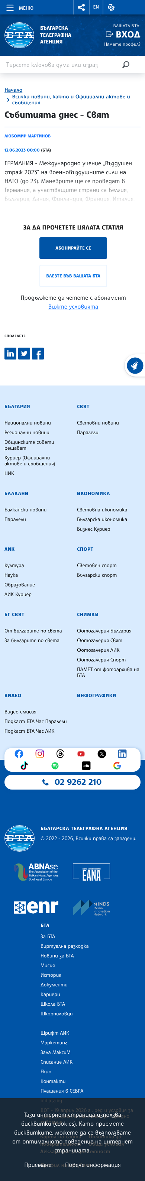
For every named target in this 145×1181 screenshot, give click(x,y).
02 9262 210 (78, 782)
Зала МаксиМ (56, 1052)
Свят (83, 407)
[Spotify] (57, 766)
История (51, 975)
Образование (19, 585)
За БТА (48, 937)
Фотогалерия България (104, 631)
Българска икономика (102, 520)
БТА (45, 925)
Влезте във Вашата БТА (73, 276)
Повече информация (93, 1164)
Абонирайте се (73, 248)
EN (96, 7)
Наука (11, 575)
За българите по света (31, 641)
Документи (54, 985)
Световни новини (98, 423)
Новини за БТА (57, 956)
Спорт (85, 549)
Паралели (88, 433)
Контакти (53, 1081)
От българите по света (33, 631)
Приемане (37, 1164)
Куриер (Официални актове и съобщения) (29, 461)
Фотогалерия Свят (99, 641)
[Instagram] (42, 754)
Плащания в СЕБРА (62, 1091)
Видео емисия (20, 712)
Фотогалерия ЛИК (98, 650)
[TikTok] (26, 766)
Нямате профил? (122, 44)
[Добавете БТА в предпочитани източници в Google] (119, 766)
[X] (104, 754)
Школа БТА (53, 1004)
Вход (128, 34)
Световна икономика (102, 510)
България (17, 407)
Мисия (48, 966)
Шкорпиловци (57, 1014)
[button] (81, 7)
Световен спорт (97, 566)
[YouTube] (83, 754)
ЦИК (9, 473)
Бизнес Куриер (93, 529)
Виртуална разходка (65, 946)
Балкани (16, 494)
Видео (13, 696)
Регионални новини (26, 433)
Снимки (88, 615)
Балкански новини (25, 510)
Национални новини (27, 423)
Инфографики (96, 696)
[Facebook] (21, 754)
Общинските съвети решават (29, 445)
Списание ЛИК (56, 1062)
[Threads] (62, 754)
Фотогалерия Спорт (101, 660)
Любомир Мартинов (27, 136)
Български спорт (97, 575)
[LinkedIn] (124, 754)
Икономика (93, 494)
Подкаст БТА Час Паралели (35, 722)
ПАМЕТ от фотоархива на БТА (108, 673)
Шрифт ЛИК (55, 1033)
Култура (14, 566)
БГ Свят (14, 615)
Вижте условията (73, 306)
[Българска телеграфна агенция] (19, 838)
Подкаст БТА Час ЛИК (29, 731)
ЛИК (9, 549)
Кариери (50, 995)
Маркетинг (54, 1043)
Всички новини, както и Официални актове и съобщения (71, 100)
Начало (13, 90)
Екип (46, 1072)
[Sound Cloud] (88, 766)
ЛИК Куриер (18, 595)
